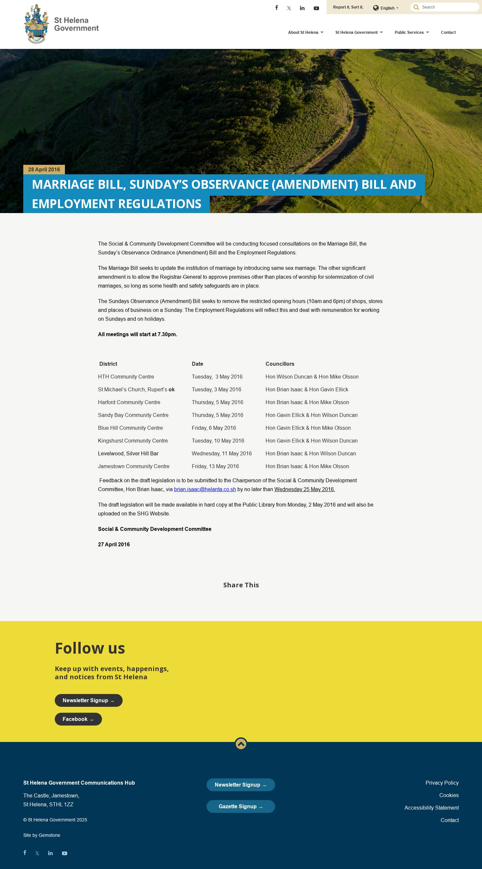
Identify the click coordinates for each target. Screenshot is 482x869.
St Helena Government (356, 32)
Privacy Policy (442, 783)
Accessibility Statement (432, 808)
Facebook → (78, 719)
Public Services (409, 32)
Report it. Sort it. (348, 7)
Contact (448, 32)
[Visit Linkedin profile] (302, 8)
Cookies (449, 795)
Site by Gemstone (41, 835)
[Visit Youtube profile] (316, 8)
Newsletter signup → (89, 700)
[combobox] (447, 7)
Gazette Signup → (241, 806)
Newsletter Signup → (241, 785)
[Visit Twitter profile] (289, 8)
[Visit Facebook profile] (276, 8)
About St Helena (303, 32)
